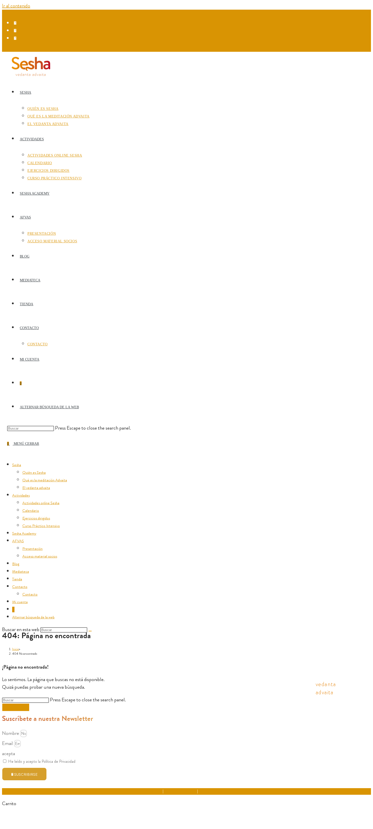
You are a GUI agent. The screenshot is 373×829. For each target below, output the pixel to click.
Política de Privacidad (180, 791)
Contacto (19, 586)
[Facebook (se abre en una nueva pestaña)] (16, 23)
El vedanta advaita (36, 487)
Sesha (16, 465)
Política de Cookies (213, 791)
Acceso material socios (39, 556)
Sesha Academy (24, 533)
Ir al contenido (16, 5)
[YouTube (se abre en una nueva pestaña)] (16, 38)
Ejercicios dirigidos (36, 518)
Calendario (30, 510)
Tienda (17, 579)
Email (8, 743)
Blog (15, 564)
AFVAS (18, 541)
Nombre (11, 733)
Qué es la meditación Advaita (44, 480)
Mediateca (20, 571)
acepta (8, 753)
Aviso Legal (153, 791)
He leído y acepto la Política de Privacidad (41, 761)
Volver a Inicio (15, 707)
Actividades (21, 495)
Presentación (32, 548)
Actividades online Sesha (40, 503)
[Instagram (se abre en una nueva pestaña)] (16, 30)
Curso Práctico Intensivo (41, 526)
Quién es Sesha (34, 472)
